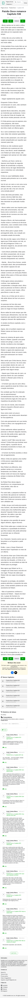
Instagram (4, 991)
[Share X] (15, 672)
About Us (3, 972)
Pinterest (4, 989)
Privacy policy (4, 976)
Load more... (14, 953)
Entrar (25, 3)
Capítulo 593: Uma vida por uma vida (15, 814)
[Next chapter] (22, 21)
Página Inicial (9, 1)
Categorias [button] (9, 4)
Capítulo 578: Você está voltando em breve (15, 874)
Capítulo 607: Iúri (18, 755)
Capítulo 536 (20, 7)
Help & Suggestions (6, 978)
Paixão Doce (12, 7)
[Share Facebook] (12, 672)
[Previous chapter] (5, 21)
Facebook (4, 985)
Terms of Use (4, 974)
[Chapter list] (10, 21)
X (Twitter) (4, 987)
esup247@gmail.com (10, 980)
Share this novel (14, 663)
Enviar (5, 729)
